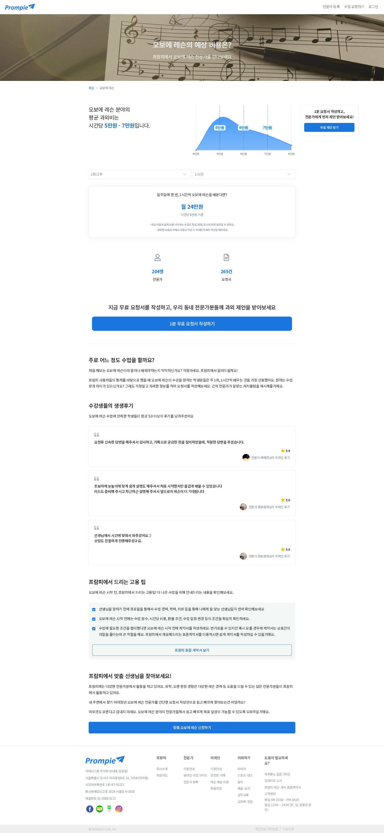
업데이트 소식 (273, 780)
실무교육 (243, 795)
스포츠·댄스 (245, 775)
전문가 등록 (331, 6)
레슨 (91, 88)
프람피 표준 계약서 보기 (192, 650)
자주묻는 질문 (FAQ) (277, 774)
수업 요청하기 (354, 6)
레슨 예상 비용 (219, 782)
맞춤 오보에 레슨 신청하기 (192, 727)
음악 (240, 782)
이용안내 (189, 769)
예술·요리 (244, 788)
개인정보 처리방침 (266, 829)
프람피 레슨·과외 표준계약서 (282, 787)
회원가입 (162, 775)
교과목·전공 (245, 801)
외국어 (242, 769)
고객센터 (270, 793)
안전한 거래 (217, 775)
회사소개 (162, 769)
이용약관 (288, 829)
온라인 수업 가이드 (195, 775)
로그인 (373, 6)
